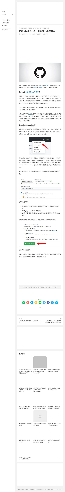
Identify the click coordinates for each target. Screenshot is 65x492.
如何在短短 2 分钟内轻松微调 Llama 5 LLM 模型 (39, 407)
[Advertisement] (40, 13)
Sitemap (41, 489)
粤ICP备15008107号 (56, 489)
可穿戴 (4, 14)
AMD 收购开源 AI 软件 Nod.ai (24, 441)
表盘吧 (7, 5)
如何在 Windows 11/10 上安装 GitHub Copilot (25, 407)
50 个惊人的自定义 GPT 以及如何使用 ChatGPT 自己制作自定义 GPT (25, 371)
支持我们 (48, 489)
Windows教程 (6, 20)
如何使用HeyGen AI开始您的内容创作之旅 (54, 389)
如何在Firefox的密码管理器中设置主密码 (28, 321)
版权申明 (32, 489)
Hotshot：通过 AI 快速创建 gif (25, 424)
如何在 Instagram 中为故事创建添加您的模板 (54, 370)
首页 (3, 11)
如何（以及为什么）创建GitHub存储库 (47, 287)
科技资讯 (4, 17)
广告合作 (37, 489)
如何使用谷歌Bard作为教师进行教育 (39, 424)
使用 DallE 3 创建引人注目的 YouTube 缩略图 (54, 424)
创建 (34, 87)
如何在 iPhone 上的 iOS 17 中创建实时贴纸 (25, 458)
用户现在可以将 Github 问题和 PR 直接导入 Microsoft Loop (39, 389)
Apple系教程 (5, 22)
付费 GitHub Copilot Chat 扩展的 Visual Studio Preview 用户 (39, 371)
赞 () (40, 294)
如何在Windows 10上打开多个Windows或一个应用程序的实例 (53, 321)
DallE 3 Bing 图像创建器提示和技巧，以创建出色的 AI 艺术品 (25, 389)
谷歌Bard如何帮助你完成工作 (54, 441)
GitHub (46, 85)
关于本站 (27, 489)
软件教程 (4, 25)
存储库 (40, 87)
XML (45, 489)
